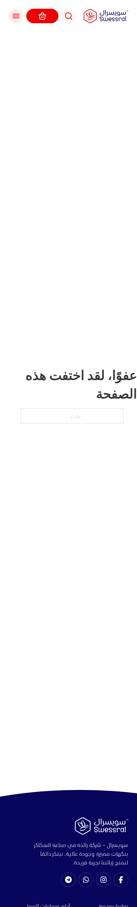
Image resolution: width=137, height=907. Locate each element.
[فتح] (16, 16)
